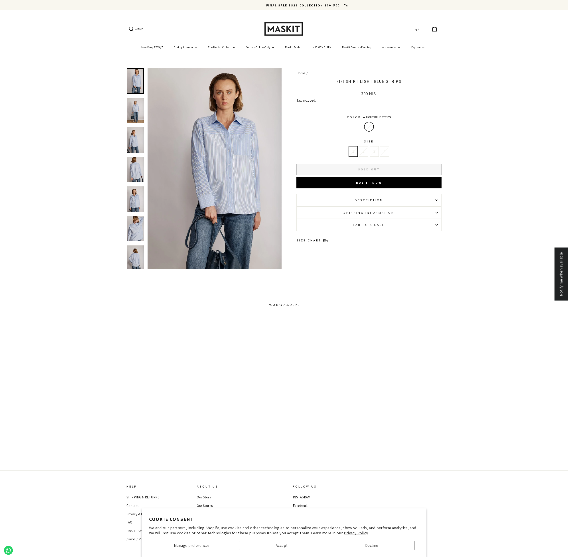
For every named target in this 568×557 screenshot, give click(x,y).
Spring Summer (183, 47)
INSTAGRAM (301, 497)
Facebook (300, 505)
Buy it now (369, 183)
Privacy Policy (356, 532)
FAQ (129, 522)
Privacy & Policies (139, 514)
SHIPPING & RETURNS (143, 497)
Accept (282, 545)
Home (301, 73)
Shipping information (368, 212)
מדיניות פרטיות (136, 539)
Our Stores (205, 505)
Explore (416, 47)
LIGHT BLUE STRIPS (369, 126)
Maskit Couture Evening (356, 47)
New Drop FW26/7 (152, 47)
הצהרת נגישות (135, 530)
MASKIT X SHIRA (321, 47)
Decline (371, 545)
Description (369, 200)
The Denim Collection (221, 47)
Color (369, 117)
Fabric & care (369, 225)
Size (369, 141)
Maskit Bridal (293, 47)
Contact (132, 505)
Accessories (389, 47)
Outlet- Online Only (258, 47)
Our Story (204, 497)
